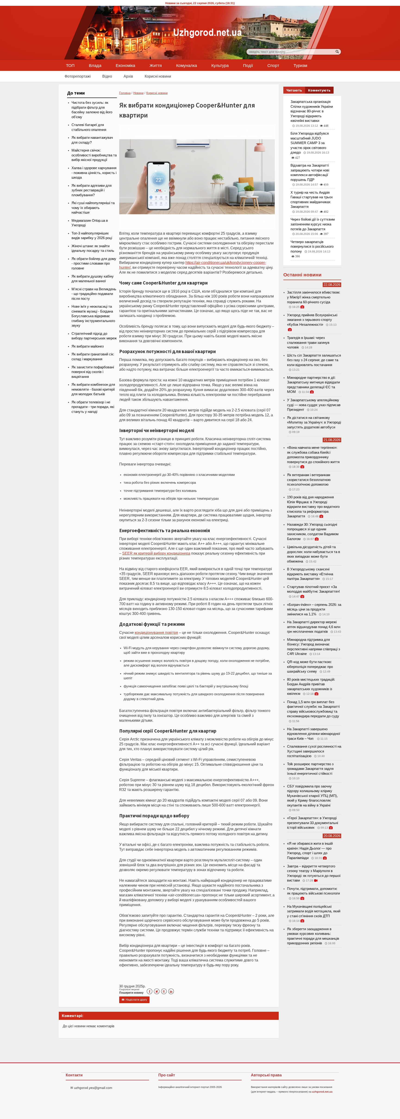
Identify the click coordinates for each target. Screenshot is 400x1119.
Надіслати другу (134, 999)
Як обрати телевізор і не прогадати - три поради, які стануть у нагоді (93, 407)
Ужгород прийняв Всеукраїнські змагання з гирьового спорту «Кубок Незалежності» (312, 319)
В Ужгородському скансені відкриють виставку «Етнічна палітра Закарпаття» (310, 574)
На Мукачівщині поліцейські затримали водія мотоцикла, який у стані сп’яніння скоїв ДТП (313, 911)
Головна (125, 93)
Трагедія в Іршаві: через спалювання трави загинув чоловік (308, 342)
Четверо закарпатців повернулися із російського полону (312, 246)
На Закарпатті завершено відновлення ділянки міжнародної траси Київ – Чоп (313, 733)
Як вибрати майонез (88, 346)
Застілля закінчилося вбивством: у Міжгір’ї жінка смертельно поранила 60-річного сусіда (313, 297)
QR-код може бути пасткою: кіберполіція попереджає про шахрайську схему (310, 666)
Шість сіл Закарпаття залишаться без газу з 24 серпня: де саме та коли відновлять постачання (314, 360)
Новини (138, 93)
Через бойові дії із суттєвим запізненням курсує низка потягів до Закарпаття (313, 224)
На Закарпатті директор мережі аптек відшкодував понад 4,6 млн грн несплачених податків (313, 626)
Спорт (273, 65)
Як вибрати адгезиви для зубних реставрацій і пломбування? (92, 190)
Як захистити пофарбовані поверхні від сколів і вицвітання (93, 372)
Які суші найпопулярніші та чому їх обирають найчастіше (93, 207)
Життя (156, 65)
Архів (128, 76)
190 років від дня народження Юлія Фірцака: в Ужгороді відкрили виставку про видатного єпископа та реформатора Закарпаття (313, 506)
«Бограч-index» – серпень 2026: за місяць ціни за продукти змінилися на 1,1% (314, 609)
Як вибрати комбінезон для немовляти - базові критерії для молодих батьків (93, 389)
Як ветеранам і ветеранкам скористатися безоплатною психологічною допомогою (309, 479)
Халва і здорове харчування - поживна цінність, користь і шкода (94, 172)
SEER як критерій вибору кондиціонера (156, 553)
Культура (220, 65)
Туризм (300, 65)
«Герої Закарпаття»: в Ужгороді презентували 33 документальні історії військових (312, 822)
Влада (95, 65)
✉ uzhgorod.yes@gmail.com (91, 1088)
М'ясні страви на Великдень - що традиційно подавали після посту (94, 293)
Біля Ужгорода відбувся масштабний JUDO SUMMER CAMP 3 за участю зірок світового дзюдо (310, 143)
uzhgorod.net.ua (322, 1091)
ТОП (70, 65)
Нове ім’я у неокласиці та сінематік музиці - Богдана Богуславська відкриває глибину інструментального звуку (93, 316)
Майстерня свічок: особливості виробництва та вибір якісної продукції (94, 155)
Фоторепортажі (78, 76)
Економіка (125, 65)
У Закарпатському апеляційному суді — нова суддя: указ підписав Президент (314, 404)
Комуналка (186, 65)
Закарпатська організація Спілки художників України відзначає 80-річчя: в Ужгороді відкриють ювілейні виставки (312, 111)
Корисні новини (158, 76)
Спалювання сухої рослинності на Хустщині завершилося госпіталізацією (314, 751)
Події (248, 65)
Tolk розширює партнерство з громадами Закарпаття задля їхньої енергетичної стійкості (310, 768)
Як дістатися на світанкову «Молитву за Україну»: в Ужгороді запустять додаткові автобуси (314, 422)
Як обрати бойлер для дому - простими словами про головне (94, 263)
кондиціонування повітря (156, 632)
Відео (107, 76)
